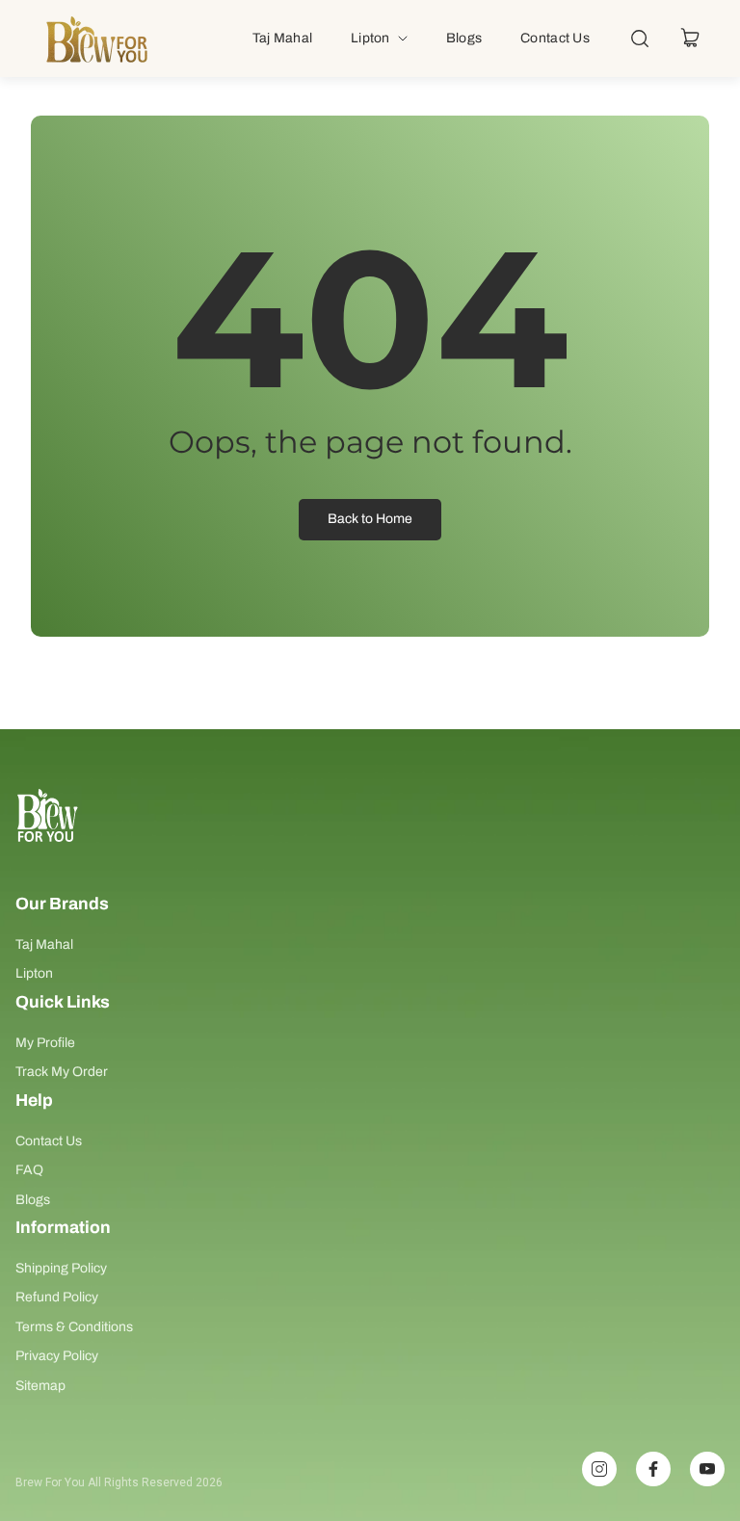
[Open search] (639, 38)
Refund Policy (56, 1297)
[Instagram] (599, 1469)
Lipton (34, 973)
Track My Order (61, 1071)
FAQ (29, 1170)
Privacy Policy (56, 1356)
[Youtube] (707, 1469)
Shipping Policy (61, 1268)
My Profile (45, 1043)
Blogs (32, 1200)
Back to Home (370, 518)
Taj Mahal (44, 944)
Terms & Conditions (74, 1327)
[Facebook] (653, 1469)
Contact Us (48, 1141)
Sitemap (40, 1385)
